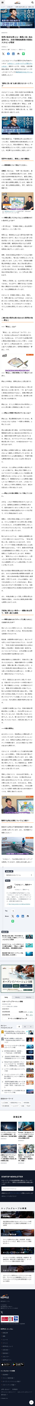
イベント (5, 1343)
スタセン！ (5, 47)
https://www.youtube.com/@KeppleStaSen (19, 904)
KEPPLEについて (8, 1346)
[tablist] (17, 997)
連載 (4, 1336)
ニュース (5, 1339)
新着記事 (10, 7)
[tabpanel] (17, 1010)
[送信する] (31, 1189)
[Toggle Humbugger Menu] (2, 2)
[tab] (6, 997)
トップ (3, 7)
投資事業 (5, 1374)
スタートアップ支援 (8, 1385)
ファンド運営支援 (8, 1378)
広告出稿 (5, 1350)
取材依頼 (5, 1353)
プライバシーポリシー (15, 1193)
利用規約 (15, 1389)
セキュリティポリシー (24, 1392)
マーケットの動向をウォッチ (17, 1018)
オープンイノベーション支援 (11, 1381)
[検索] (32, 2)
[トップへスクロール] (31, 1402)
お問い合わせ (5, 1389)
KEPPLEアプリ (7, 1360)
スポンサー (6, 1356)
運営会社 (3, 1395)
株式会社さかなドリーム (11, 211)
